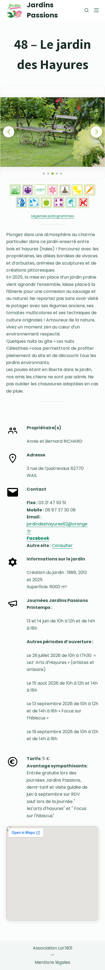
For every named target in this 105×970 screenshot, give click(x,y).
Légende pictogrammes (52, 216)
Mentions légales (52, 962)
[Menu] (96, 10)
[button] (96, 131)
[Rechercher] (87, 10)
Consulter (62, 545)
